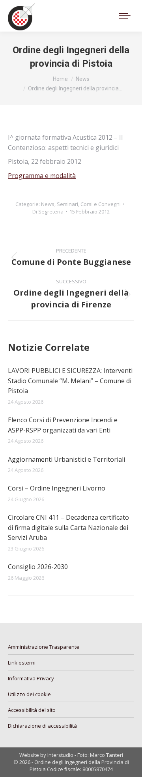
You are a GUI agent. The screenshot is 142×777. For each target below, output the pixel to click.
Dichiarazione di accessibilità (42, 725)
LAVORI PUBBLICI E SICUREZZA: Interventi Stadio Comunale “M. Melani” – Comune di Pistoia (70, 380)
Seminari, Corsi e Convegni (89, 204)
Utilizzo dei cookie (29, 694)
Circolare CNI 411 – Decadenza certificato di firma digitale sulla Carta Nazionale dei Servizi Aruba (68, 527)
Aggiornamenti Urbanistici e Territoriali (66, 459)
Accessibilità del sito (32, 709)
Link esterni (22, 662)
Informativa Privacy (31, 678)
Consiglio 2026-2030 (38, 566)
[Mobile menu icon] (124, 15)
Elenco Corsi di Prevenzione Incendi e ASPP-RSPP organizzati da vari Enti (63, 425)
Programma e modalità (42, 175)
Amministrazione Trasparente (43, 646)
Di (48, 211)
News (47, 204)
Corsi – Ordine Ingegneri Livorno (56, 488)
